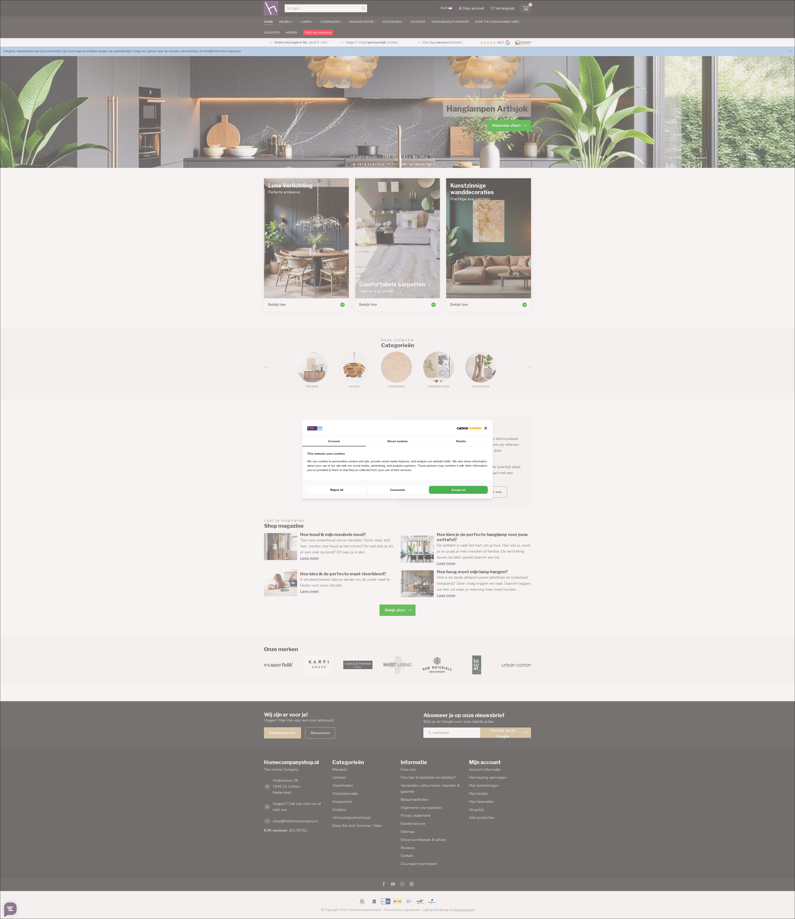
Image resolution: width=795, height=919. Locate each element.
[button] (486, 428)
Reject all (336, 489)
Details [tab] (461, 441)
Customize (397, 489)
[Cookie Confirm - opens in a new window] (469, 428)
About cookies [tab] (397, 441)
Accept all (458, 489)
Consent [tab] (334, 441)
